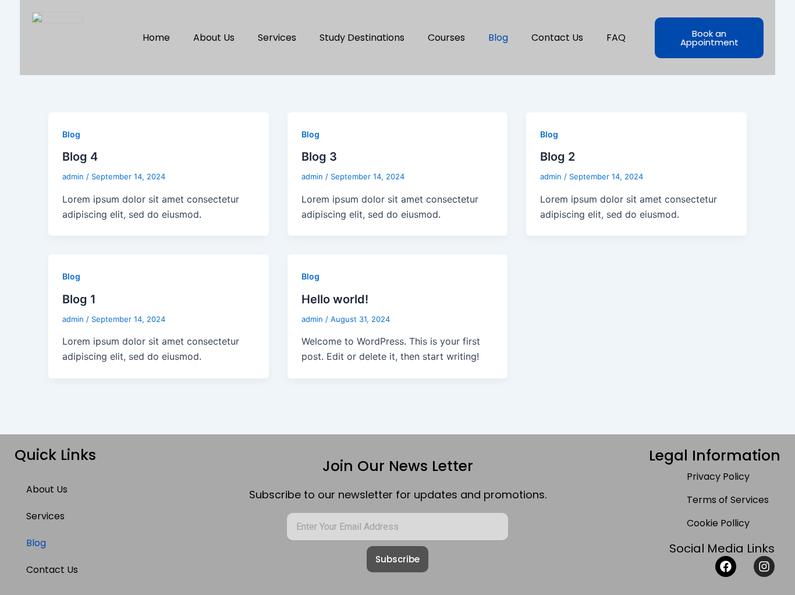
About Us (214, 37)
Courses (446, 37)
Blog (498, 37)
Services (277, 37)
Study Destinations (362, 37)
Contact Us (557, 37)
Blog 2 (557, 157)
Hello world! (334, 299)
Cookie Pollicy (718, 523)
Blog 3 (319, 157)
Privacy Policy (718, 476)
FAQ (616, 37)
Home (156, 37)
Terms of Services (728, 500)
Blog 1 (79, 299)
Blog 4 (80, 157)
